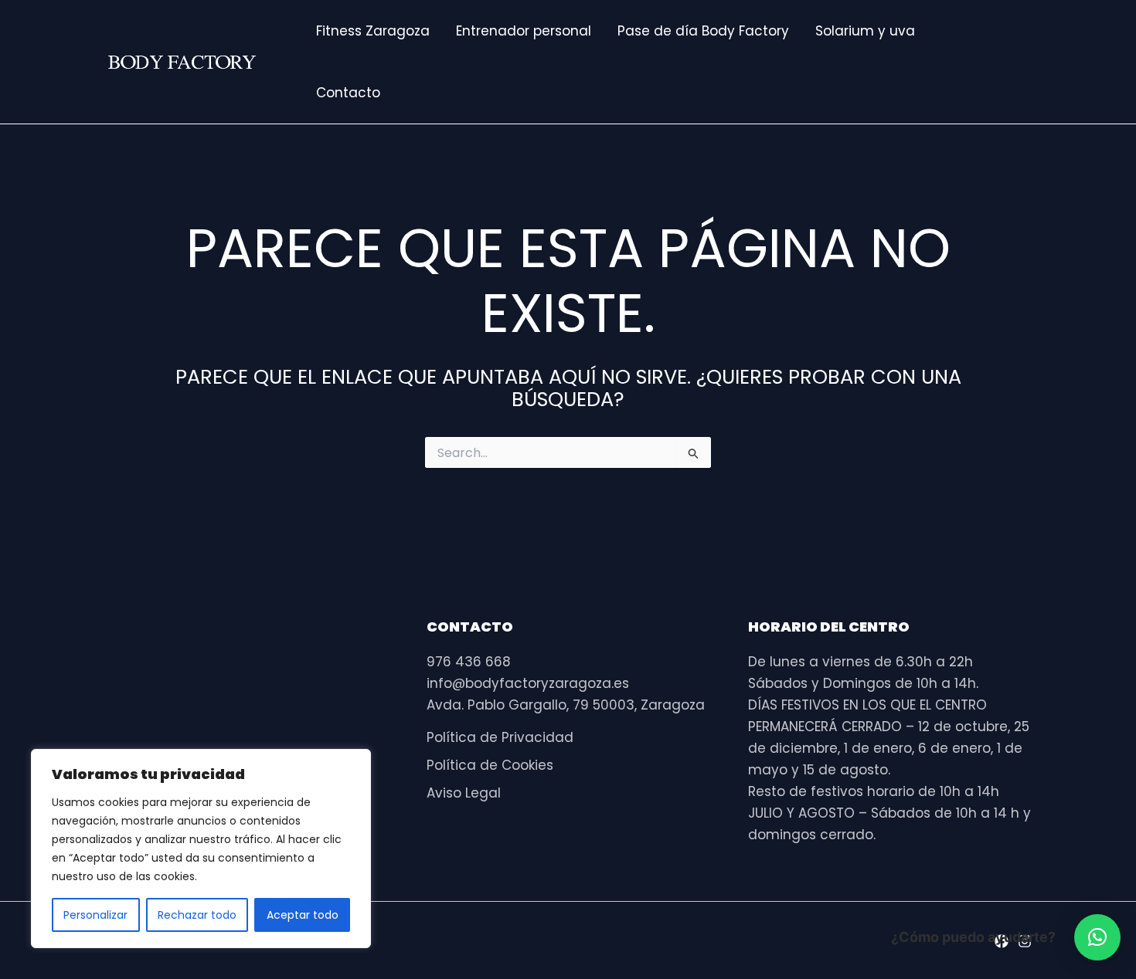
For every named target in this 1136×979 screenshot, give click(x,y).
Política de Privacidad (500, 737)
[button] (1097, 937)
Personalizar (95, 915)
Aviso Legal (464, 793)
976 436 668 (469, 661)
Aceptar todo (302, 915)
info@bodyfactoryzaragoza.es (528, 683)
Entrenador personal (523, 31)
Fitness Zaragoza (373, 31)
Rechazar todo (197, 915)
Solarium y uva (865, 31)
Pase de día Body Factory (703, 31)
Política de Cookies (490, 765)
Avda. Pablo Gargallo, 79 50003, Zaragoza (566, 705)
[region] (201, 848)
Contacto (348, 92)
